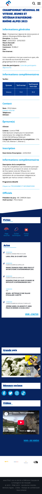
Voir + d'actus (31, 314)
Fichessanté (26, 234)
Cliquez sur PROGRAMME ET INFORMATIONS (19, 186)
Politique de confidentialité (31, 488)
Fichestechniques (16, 234)
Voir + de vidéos (31, 441)
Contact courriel (8, 110)
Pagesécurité (7, 234)
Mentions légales (8, 488)
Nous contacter (22, 490)
